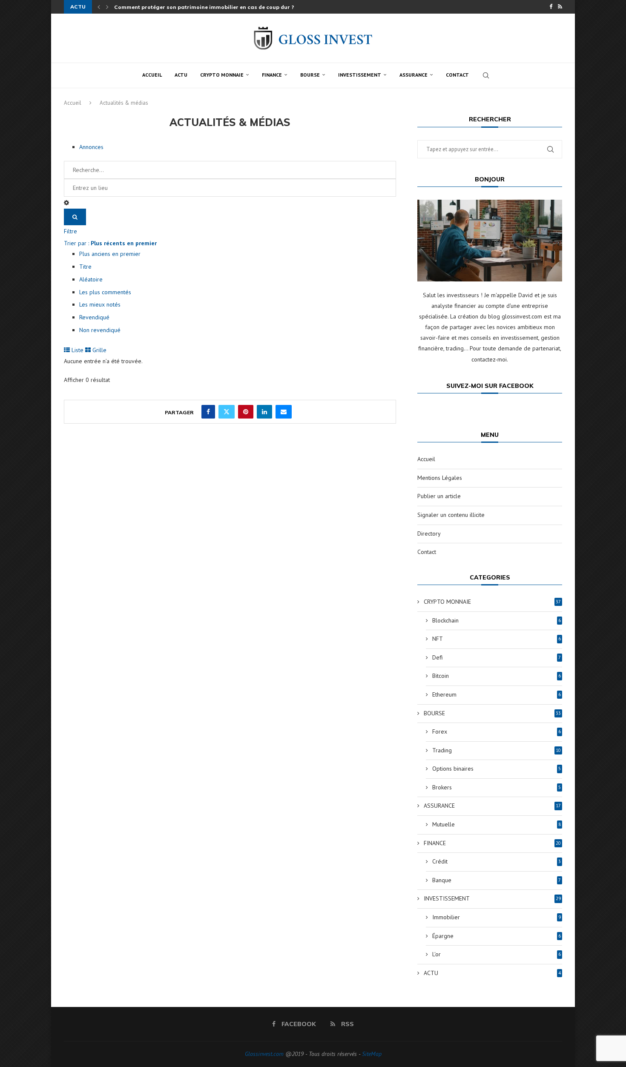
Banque (496, 880)
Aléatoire (91, 279)
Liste (76, 350)
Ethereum (496, 694)
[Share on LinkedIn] (264, 412)
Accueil (152, 75)
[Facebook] (550, 7)
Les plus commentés (105, 292)
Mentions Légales (439, 478)
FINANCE (272, 75)
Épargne (496, 936)
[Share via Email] (284, 412)
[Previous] (98, 7)
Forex (496, 731)
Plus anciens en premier (110, 254)
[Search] (486, 75)
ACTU (181, 75)
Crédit (496, 861)
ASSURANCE (413, 75)
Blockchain (496, 620)
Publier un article (439, 496)
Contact (457, 75)
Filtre (70, 231)
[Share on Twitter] (226, 412)
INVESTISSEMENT (359, 75)
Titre (85, 266)
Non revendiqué (100, 330)
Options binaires (496, 768)
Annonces (91, 147)
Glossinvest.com (264, 1054)
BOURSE (310, 75)
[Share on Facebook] (208, 412)
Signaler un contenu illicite (451, 515)
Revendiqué (94, 317)
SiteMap (372, 1054)
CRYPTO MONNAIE (222, 75)
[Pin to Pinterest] (245, 412)
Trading (496, 750)
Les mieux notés (100, 304)
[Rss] (560, 7)
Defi (496, 657)
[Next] (107, 7)
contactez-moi (489, 359)
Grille (98, 350)
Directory (429, 533)
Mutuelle (496, 824)
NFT (496, 638)
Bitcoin (496, 676)
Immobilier (496, 917)
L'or (496, 954)
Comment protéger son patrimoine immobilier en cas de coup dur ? (204, 7)
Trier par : (110, 243)
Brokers (496, 787)
